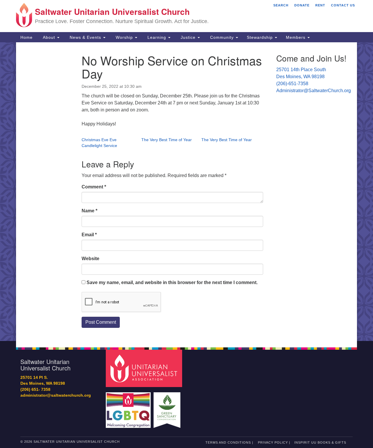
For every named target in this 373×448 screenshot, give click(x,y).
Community (222, 37)
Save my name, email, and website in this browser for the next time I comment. (172, 282)
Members (296, 37)
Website (90, 258)
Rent (320, 5)
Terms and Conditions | (229, 442)
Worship (124, 37)
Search (280, 5)
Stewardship (260, 37)
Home (26, 37)
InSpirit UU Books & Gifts (320, 442)
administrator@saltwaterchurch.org (55, 395)
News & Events (85, 37)
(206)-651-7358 (292, 83)
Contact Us (343, 5)
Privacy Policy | (274, 442)
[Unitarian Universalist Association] (145, 368)
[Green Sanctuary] (168, 407)
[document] (186, 191)
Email (89, 234)
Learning (157, 37)
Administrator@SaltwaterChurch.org (313, 90)
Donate (301, 5)
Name (89, 210)
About (49, 37)
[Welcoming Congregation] (129, 407)
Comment (94, 186)
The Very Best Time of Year (166, 139)
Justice (188, 37)
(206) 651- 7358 (35, 389)
